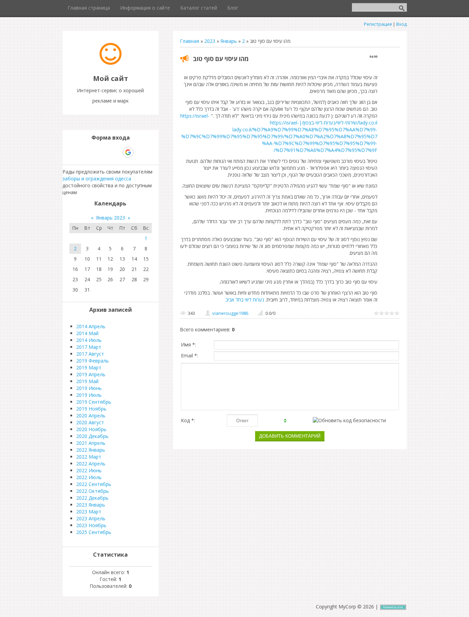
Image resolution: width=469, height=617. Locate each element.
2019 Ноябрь (91, 408)
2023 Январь (90, 504)
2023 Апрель (90, 518)
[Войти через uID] (81, 152)
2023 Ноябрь (91, 525)
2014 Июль (89, 340)
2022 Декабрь (92, 498)
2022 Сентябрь (93, 484)
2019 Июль (89, 395)
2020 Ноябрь (91, 429)
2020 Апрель (90, 415)
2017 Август (90, 354)
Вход (401, 24)
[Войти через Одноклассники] (140, 152)
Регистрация (378, 24)
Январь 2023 (110, 217)
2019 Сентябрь (93, 402)
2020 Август (90, 422)
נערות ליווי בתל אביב (245, 299)
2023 (209, 41)
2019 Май (87, 381)
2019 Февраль (92, 360)
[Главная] (111, 63)
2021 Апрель (90, 443)
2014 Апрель (90, 326)
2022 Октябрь (92, 491)
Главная (189, 41)
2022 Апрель (90, 463)
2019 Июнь (89, 388)
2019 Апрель (90, 374)
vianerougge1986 (230, 313)
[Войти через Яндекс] (116, 152)
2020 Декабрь (92, 436)
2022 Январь (90, 450)
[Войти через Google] (128, 152)
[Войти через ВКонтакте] (93, 152)
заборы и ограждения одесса (96, 178)
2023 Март (88, 511)
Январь (228, 41)
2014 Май (87, 333)
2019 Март (88, 367)
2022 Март (88, 456)
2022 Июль (89, 477)
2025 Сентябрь (93, 532)
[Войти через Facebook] (104, 152)
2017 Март (88, 347)
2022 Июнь (89, 470)
